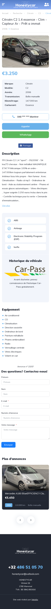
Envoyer (8, 444)
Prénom (4, 377)
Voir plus (6, 205)
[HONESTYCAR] (25, 551)
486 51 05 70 (25, 567)
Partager (26, 145)
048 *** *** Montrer (28, 116)
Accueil (5, 13)
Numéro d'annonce (9, 413)
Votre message (8, 425)
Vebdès (34, 599)
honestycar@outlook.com (25, 574)
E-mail (4, 401)
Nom (3, 389)
